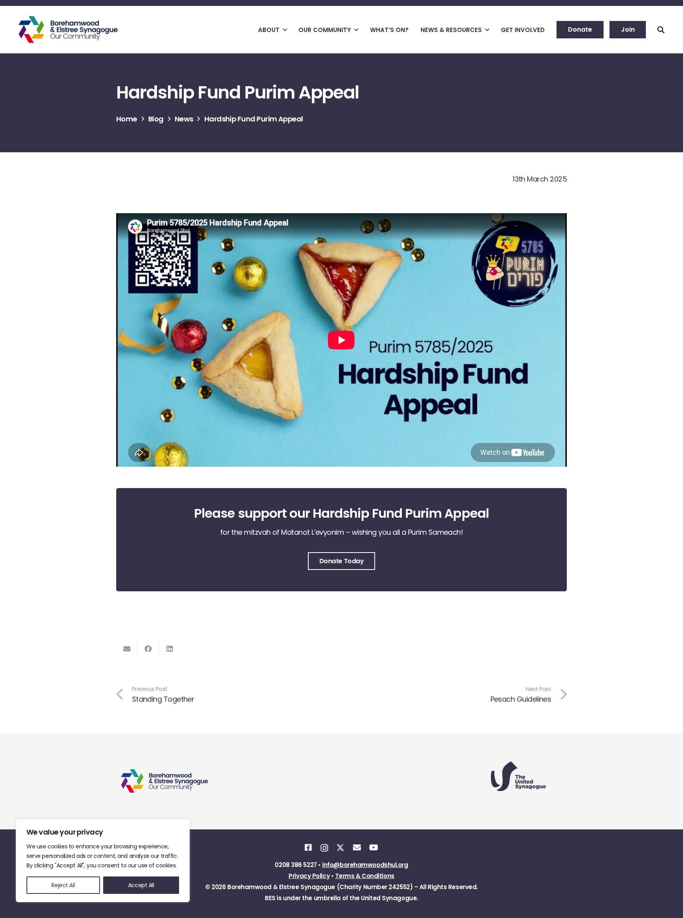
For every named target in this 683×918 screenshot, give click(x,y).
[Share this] (148, 649)
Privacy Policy (309, 876)
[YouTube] (373, 848)
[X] (340, 848)
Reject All (63, 885)
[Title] (308, 848)
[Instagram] (324, 848)
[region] (103, 860)
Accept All (141, 885)
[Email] (357, 848)
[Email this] (127, 649)
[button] (285, 29)
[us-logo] (518, 776)
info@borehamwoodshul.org (365, 865)
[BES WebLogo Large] (68, 30)
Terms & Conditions (364, 876)
